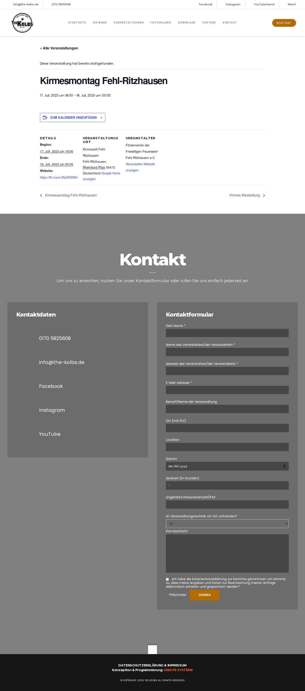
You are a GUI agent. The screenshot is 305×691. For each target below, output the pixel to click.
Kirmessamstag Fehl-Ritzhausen (70, 195)
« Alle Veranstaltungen (59, 48)
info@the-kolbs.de (25, 4)
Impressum (177, 665)
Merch (292, 4)
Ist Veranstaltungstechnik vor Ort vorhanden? (201, 516)
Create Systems (178, 670)
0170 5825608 (61, 4)
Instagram (233, 4)
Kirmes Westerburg (245, 195)
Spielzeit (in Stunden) (182, 478)
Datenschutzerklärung (140, 665)
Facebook (205, 4)
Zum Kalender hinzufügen (73, 117)
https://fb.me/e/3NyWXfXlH (58, 177)
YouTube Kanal (264, 4)
